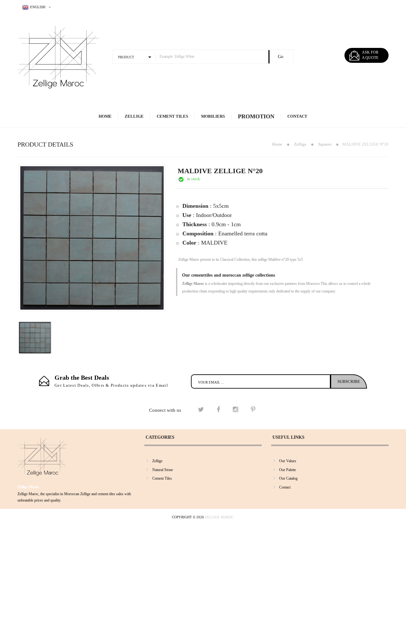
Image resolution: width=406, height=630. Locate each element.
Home (105, 116)
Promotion (256, 116)
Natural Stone (162, 470)
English (37, 7)
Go (280, 56)
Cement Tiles (172, 116)
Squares (324, 144)
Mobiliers (213, 116)
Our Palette (287, 470)
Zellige (134, 116)
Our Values (287, 461)
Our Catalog (288, 478)
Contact (297, 116)
